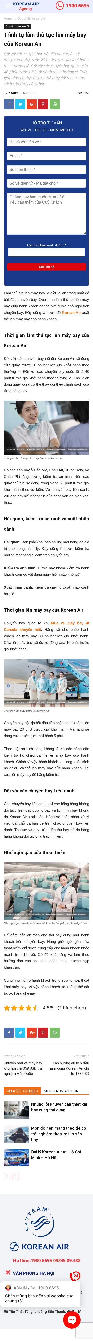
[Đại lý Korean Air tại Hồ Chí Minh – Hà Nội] (16, 1157)
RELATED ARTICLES (22, 1091)
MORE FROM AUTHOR (61, 1091)
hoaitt (13, 93)
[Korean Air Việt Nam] (38, 1255)
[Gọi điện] (75, 1278)
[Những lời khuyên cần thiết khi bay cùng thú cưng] (16, 1110)
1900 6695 (77, 5)
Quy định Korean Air (31, 18)
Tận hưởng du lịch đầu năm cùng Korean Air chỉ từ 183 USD (69, 1068)
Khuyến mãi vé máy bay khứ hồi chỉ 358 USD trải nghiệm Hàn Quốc (23, 1068)
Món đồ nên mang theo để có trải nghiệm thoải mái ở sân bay (58, 1134)
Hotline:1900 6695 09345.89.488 (46, 1260)
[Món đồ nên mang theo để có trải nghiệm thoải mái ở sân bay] (16, 1134)
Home (8, 18)
